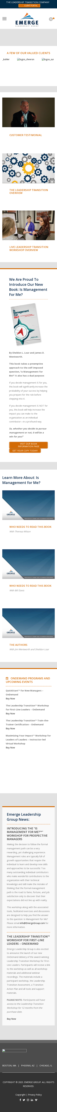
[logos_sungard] (39, 59)
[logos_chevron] (14, 59)
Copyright (21, 1094)
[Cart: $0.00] (54, 16)
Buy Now (10, 698)
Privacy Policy (35, 1094)
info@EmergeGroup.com (32, 923)
